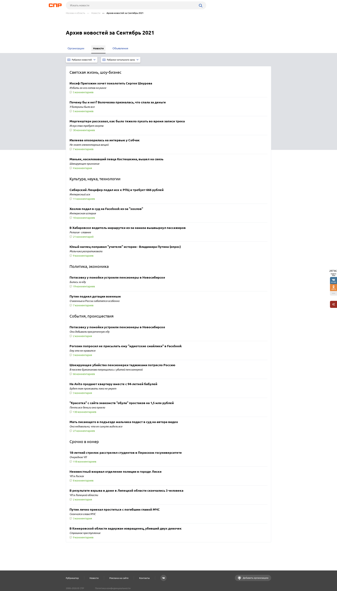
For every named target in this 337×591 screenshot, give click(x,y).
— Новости (93, 13)
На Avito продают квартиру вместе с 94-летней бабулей (113, 384)
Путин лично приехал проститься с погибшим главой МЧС (115, 509)
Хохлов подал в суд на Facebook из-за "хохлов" (106, 208)
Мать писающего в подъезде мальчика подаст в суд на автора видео (124, 422)
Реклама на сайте (118, 578)
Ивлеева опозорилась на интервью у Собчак (105, 140)
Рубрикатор (72, 578)
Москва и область (75, 13)
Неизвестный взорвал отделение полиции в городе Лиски (115, 471)
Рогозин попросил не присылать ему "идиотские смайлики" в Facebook (126, 346)
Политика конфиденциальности (113, 588)
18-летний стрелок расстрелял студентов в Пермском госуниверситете (126, 452)
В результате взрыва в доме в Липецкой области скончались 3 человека (126, 490)
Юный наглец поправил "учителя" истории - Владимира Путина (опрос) (125, 246)
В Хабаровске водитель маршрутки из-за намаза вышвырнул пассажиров (128, 227)
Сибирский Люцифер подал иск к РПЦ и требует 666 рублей (117, 190)
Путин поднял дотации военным (95, 296)
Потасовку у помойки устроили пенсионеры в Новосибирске (117, 277)
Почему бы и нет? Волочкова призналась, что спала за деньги (118, 102)
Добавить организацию (255, 577)
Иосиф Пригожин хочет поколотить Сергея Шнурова (111, 83)
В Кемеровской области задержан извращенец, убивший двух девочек (126, 528)
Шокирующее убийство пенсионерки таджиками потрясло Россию (122, 365)
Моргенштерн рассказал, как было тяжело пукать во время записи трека (127, 121)
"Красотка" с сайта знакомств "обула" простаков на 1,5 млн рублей (122, 403)
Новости (94, 578)
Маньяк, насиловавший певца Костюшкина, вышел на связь (116, 159)
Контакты (144, 578)
